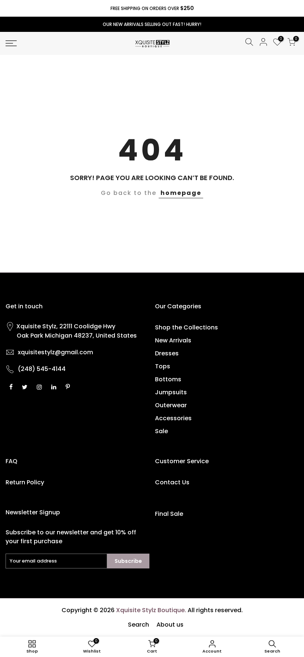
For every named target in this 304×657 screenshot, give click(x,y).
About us (170, 624)
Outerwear (171, 405)
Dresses (167, 353)
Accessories (173, 418)
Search (138, 624)
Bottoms (168, 379)
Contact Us (172, 482)
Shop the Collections (186, 327)
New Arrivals (173, 340)
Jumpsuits (171, 392)
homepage (181, 193)
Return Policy (25, 482)
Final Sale (169, 514)
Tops (162, 366)
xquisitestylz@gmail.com (55, 352)
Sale (161, 431)
